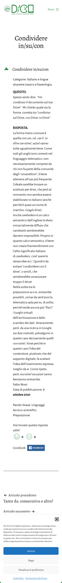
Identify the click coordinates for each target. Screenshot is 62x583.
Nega (31, 560)
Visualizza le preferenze (31, 570)
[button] (57, 519)
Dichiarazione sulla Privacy (36, 578)
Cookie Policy (18, 578)
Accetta (31, 551)
